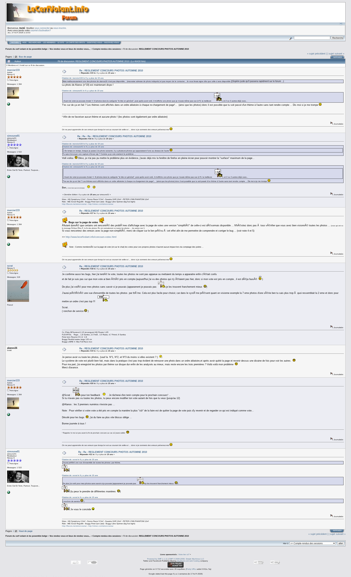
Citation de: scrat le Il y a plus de (80, 459)
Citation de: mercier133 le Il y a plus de (83, 78)
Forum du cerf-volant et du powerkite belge (26, 49)
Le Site (61, 42)
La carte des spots (75, 42)
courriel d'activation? (40, 30)
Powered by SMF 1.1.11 (157, 559)
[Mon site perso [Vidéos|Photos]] (8, 177)
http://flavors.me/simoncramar (74, 204)
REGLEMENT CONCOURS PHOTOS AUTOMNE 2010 (164, 49)
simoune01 (13, 135)
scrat (10, 265)
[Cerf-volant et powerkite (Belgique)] (8, 105)
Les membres (49, 42)
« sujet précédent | (317, 53)
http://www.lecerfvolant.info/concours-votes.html (91, 237)
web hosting (194, 561)
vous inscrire (59, 28)
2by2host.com (183, 561)
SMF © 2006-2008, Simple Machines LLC (186, 559)
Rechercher (35, 42)
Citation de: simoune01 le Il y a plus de (82, 91)
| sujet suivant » (335, 53)
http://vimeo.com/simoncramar (100, 204)
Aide (24, 42)
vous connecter (42, 28)
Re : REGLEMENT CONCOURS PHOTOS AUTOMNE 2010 (111, 70)
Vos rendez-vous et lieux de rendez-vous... (70, 49)
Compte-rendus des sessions (107, 49)
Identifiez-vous (94, 42)
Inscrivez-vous (111, 42)
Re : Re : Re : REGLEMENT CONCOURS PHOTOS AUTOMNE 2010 (114, 136)
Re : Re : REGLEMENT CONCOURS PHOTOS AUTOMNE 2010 (112, 452)
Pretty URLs (191, 569)
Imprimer (337, 57)
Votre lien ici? (184, 554)
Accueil (15, 42)
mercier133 (13, 70)
